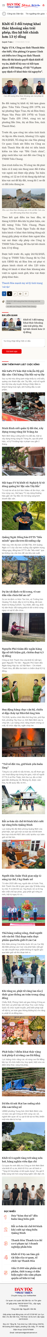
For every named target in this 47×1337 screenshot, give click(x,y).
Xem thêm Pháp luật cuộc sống (21, 364)
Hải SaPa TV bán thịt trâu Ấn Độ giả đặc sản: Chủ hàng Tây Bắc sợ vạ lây (23, 373)
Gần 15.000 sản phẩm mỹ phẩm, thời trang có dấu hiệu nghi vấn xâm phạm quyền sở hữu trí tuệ (26, 1273)
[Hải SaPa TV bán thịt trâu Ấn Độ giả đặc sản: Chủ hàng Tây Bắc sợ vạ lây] (23, 406)
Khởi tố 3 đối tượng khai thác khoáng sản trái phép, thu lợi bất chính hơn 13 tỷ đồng (34, 325)
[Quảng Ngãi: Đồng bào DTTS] (23, 570)
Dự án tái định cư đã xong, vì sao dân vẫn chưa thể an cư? (21, 593)
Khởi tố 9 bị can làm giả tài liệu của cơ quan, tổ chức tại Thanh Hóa (25, 1257)
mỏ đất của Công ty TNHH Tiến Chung (21, 306)
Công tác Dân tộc (15, 13)
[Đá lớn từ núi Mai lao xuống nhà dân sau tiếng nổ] (23, 1136)
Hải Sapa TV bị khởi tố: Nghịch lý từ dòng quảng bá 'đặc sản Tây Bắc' (23, 484)
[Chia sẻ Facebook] (4, 293)
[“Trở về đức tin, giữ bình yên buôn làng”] (23, 799)
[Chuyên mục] (3, 5)
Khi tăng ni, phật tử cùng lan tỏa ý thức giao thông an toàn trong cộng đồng (23, 994)
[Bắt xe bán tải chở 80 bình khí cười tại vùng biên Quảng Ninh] (23, 854)
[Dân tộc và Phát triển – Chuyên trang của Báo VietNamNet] (13, 5)
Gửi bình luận (11, 351)
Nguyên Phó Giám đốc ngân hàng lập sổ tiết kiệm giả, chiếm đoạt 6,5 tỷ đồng (23, 652)
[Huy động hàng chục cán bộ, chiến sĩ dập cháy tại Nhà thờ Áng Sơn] (23, 742)
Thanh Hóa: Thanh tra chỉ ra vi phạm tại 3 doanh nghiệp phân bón (26, 1243)
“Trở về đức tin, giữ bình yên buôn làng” (22, 766)
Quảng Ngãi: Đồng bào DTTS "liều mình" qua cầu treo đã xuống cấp (22, 539)
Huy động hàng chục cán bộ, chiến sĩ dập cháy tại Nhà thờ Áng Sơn (22, 711)
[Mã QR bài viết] (25, 293)
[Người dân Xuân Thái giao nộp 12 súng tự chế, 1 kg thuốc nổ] (23, 911)
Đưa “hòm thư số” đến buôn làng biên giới (24, 1217)
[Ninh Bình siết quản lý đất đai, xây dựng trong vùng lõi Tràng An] (23, 461)
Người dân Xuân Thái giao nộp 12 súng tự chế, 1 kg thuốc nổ (21, 877)
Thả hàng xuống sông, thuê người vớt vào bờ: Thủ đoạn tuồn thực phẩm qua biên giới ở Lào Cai (22, 936)
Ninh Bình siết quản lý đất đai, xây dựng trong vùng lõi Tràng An (22, 430)
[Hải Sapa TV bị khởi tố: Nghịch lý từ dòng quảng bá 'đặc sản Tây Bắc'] (23, 515)
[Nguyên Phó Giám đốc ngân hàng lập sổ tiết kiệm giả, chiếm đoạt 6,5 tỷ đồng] (23, 688)
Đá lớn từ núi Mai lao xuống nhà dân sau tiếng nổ (21, 1105)
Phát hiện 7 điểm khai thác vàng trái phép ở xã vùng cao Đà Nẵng (21, 1053)
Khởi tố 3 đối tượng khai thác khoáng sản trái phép (23, 302)
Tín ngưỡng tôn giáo (35, 13)
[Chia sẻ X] (9, 293)
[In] (20, 293)
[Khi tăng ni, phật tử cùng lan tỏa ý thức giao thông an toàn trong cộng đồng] (23, 1030)
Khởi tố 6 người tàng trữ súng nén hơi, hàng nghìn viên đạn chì (22, 1159)
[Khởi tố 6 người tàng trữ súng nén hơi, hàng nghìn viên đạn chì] (23, 1190)
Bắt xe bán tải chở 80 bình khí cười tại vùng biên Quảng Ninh (23, 823)
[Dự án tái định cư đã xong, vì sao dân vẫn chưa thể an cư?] (23, 627)
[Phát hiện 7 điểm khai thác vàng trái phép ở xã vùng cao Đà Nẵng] (23, 1082)
